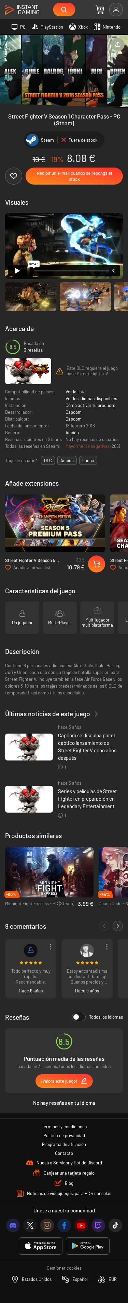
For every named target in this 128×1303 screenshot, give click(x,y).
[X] (30, 1225)
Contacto (64, 1153)
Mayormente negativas (88, 446)
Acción (72, 432)
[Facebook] (64, 1225)
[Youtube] (81, 1225)
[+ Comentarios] (118, 926)
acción (67, 460)
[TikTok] (115, 1225)
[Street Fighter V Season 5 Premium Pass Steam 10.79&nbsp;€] (55, 523)
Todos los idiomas (106, 1017)
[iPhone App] (40, 1246)
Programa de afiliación (64, 1144)
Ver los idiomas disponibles (91, 398)
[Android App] (88, 1246)
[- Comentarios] (104, 926)
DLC (48, 460)
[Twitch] (98, 1225)
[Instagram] (47, 1225)
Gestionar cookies (64, 1268)
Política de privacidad (64, 1135)
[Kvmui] (87, 950)
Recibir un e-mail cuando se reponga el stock (74, 176)
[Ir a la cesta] (100, 9)
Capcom (74, 412)
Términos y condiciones (64, 1126)
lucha (88, 460)
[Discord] (13, 1225)
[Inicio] (22, 10)
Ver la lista (76, 391)
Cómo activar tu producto (90, 405)
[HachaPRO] (31, 950)
